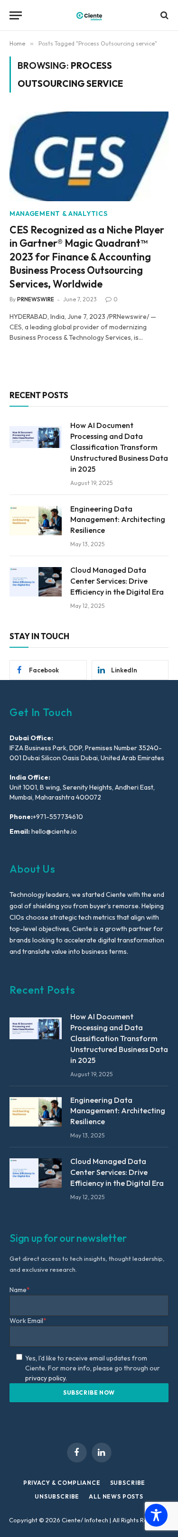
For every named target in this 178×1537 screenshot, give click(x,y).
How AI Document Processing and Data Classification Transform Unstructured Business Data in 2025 (119, 447)
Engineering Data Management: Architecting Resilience (117, 519)
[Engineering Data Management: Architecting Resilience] (35, 521)
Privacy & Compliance (62, 1482)
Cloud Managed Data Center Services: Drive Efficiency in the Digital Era (117, 580)
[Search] (164, 15)
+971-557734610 (58, 816)
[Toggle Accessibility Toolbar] (156, 1515)
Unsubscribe (57, 1496)
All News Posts (116, 1496)
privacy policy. (46, 1378)
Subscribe (128, 1482)
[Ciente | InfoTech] (89, 15)
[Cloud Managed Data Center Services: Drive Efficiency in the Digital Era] (35, 582)
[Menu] (15, 15)
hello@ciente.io (53, 831)
